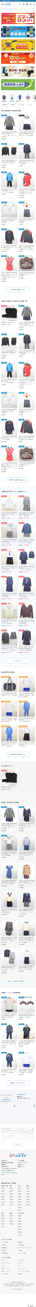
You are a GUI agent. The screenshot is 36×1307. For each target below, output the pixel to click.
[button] (15, 1106)
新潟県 (19, 1188)
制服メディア (21, 1166)
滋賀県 (28, 1191)
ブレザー (3, 1260)
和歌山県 (28, 1204)
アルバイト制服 (22, 1253)
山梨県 (19, 1199)
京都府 (28, 1193)
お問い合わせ (4, 1166)
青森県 (3, 1191)
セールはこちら (18, 660)
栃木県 (11, 1191)
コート (19, 1265)
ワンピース (20, 1263)
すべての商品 (4, 1242)
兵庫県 (28, 1199)
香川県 (11, 1218)
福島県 (3, 1204)
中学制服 (3, 1245)
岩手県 (3, 1193)
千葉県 (11, 1199)
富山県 (19, 1191)
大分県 (19, 1226)
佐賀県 (19, 1218)
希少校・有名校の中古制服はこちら (18, 981)
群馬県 (11, 1193)
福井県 (19, 1196)
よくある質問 (21, 1160)
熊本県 (19, 1224)
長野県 (19, 1202)
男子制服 (20, 1273)
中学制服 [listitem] (12, 104)
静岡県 (19, 1207)
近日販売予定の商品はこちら (18, 754)
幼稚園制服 (4, 1247)
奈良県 (28, 1202)
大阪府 (28, 1196)
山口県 (3, 1226)
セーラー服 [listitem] (21, 104)
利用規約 (3, 1164)
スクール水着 (4, 1273)
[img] (6, 1099)
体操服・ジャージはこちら (18, 1083)
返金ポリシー (21, 1164)
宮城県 (3, 1196)
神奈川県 (12, 1204)
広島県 (3, 1224)
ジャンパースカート (6, 1263)
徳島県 (11, 1215)
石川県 (19, 1193)
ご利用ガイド (4, 1160)
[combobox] (20, 4)
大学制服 (20, 1250)
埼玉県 (11, 1196)
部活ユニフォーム (5, 1271)
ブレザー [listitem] (29, 104)
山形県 (3, 1202)
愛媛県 (11, 1221)
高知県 (11, 1224)
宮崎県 (19, 1229)
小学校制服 (20, 1245)
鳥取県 (3, 1215)
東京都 (11, 1202)
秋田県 (3, 1199)
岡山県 (3, 1221)
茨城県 (11, 1188)
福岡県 (19, 1215)
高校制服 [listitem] (5, 104)
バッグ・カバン (22, 1268)
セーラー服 (20, 1260)
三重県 (28, 1188)
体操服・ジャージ (5, 1268)
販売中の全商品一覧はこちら (18, 480)
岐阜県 (19, 1204)
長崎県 (19, 1221)
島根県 (3, 1218)
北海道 (3, 1188)
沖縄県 (19, 1234)
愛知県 (19, 1210)
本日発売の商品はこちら (18, 289)
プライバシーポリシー (23, 1162)
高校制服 (20, 1242)
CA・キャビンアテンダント (25, 1247)
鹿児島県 (20, 1232)
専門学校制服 (4, 1253)
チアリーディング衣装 (23, 1271)
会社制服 (3, 1250)
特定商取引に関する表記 (7, 1162)
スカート (3, 1265)
